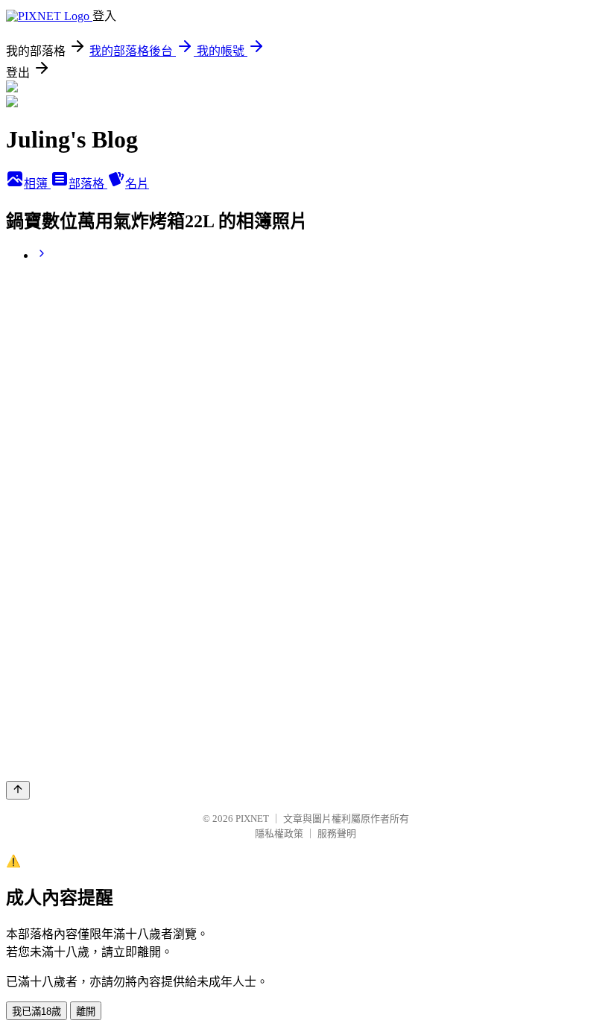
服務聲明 (336, 833)
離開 (85, 1011)
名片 (137, 183)
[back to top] (18, 790)
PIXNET (252, 818)
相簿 (37, 183)
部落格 (88, 183)
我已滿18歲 (36, 1011)
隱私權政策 (279, 833)
